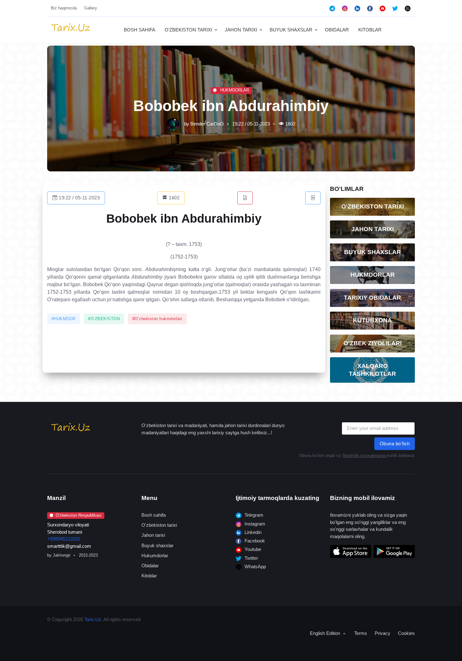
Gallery (90, 8)
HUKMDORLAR (234, 90)
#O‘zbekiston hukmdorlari (157, 319)
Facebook (254, 540)
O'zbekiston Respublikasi (79, 515)
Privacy (382, 633)
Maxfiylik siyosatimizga (365, 455)
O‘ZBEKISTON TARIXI (188, 29)
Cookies (406, 633)
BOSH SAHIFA (139, 29)
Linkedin (252, 532)
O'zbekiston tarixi (159, 525)
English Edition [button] (325, 633)
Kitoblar (149, 575)
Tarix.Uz (92, 619)
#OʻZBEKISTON (104, 319)
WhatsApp (254, 566)
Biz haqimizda (64, 8)
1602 (174, 197)
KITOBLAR (370, 29)
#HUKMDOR (64, 319)
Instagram (254, 523)
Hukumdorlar (154, 555)
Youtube (252, 549)
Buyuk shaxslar (157, 545)
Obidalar (150, 565)
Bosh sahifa (153, 515)
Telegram (253, 515)
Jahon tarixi (153, 535)
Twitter (250, 558)
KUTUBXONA (372, 320)
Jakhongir (61, 555)
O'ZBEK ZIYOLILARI (373, 343)
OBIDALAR (337, 29)
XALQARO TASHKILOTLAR (372, 370)
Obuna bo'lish (395, 443)
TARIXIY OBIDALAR (372, 297)
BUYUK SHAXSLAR (291, 29)
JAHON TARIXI (241, 29)
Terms (360, 633)
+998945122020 (63, 539)
